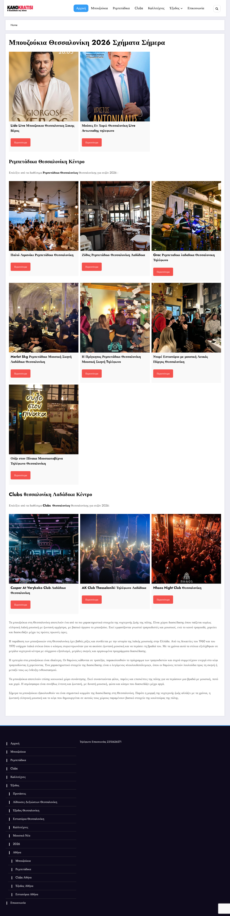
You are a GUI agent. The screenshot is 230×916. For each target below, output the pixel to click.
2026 (16, 844)
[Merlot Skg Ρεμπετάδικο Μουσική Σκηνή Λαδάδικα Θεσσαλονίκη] (43, 317)
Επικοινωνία (196, 8)
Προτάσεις (19, 793)
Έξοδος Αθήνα (24, 886)
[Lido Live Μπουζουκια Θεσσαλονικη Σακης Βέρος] (43, 86)
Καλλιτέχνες (156, 8)
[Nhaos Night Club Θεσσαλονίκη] (186, 548)
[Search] (217, 8)
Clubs (139, 8)
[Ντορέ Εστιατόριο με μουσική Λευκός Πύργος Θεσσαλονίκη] (186, 317)
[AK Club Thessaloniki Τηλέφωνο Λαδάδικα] (115, 548)
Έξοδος (174, 8)
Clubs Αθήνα (23, 877)
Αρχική (81, 8)
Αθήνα (17, 852)
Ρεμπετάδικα (121, 8)
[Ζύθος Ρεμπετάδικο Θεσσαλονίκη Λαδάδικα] (115, 216)
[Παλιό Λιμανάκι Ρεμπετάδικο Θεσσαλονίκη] (43, 216)
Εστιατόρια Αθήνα (26, 894)
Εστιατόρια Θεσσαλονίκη (28, 819)
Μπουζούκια (99, 8)
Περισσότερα (20, 142)
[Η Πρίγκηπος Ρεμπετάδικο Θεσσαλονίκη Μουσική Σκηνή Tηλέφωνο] (115, 317)
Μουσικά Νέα (21, 835)
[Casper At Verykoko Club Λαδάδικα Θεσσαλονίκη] (43, 548)
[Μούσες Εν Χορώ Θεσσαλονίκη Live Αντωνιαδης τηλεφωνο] (115, 86)
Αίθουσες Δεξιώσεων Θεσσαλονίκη (35, 802)
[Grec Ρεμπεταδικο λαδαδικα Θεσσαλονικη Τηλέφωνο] (186, 216)
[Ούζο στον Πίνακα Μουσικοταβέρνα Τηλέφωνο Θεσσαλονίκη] (43, 419)
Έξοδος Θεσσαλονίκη (26, 810)
